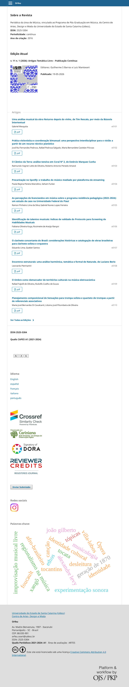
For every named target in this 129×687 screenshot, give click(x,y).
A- (26, 356)
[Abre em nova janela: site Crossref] (26, 424)
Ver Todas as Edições (20, 320)
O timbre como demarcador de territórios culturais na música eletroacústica (53, 279)
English (14, 379)
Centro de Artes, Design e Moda (29, 616)
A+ (16, 356)
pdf (18, 132)
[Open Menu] (10, 3)
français (14, 388)
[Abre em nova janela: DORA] (26, 454)
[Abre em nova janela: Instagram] (14, 510)
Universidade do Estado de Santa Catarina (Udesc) (38, 613)
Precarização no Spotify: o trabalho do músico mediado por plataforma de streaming (58, 179)
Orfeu (18, 3)
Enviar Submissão (21, 487)
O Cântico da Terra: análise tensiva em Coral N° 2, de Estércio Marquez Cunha (54, 161)
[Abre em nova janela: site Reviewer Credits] (26, 473)
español (14, 383)
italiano (14, 393)
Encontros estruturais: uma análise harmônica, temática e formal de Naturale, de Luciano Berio (63, 261)
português (15, 398)
